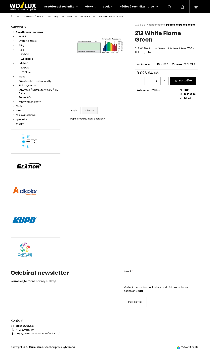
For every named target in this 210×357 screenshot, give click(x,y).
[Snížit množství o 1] (148, 81)
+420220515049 (25, 329)
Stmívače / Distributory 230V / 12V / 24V (38, 91)
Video (22, 76)
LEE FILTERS (189, 64)
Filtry (21, 45)
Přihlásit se (135, 302)
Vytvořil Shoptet (190, 347)
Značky (20, 124)
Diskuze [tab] (89, 110)
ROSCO (25, 54)
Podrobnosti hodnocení (181, 24)
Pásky (19, 106)
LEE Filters (27, 58)
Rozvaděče (25, 97)
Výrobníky (21, 119)
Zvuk (18, 110)
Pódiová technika (26, 115)
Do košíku (185, 80)
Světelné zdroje (28, 41)
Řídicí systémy (27, 85)
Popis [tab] (74, 110)
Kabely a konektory (30, 101)
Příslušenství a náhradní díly (35, 81)
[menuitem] (61, 6)
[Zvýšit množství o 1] (164, 81)
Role (22, 50)
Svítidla (23, 36)
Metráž (24, 63)
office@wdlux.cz (25, 325)
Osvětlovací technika (29, 32)
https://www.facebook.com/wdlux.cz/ (38, 333)
